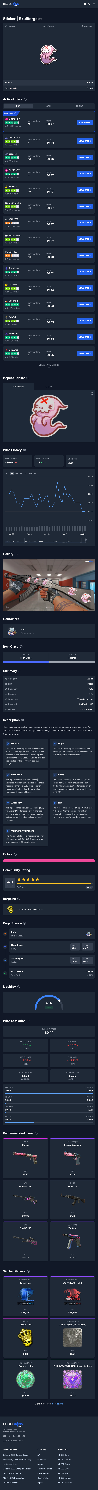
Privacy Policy (43, 1473)
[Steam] (24, 1436)
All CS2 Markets (64, 1478)
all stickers (57, 1403)
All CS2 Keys (63, 1469)
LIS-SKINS (14, 301)
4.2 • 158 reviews (12, 292)
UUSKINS (13, 284)
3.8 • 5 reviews (11, 324)
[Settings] (85, 4)
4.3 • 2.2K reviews (12, 357)
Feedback (42, 1459)
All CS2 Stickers (64, 1459)
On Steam (88, 26)
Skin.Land (13, 333)
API (39, 1455)
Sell (49, 106)
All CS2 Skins (63, 1455)
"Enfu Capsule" (86, 709)
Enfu (91, 694)
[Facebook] (15, 1436)
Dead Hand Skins (10, 1482)
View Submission (85, 699)
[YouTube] (19, 1436)
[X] (10, 1436)
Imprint (40, 1482)
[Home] (11, 4)
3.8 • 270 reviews (12, 210)
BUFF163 (13, 252)
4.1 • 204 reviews (12, 243)
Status (40, 1464)
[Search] (89, 4)
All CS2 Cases (64, 1464)
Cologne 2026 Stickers (12, 1473)
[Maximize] (92, 393)
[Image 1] (46, 607)
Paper (90, 684)
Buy (18, 106)
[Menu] (94, 4)
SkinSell (12, 317)
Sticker (90, 678)
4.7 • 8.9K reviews (13, 126)
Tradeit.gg (14, 268)
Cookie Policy (43, 1478)
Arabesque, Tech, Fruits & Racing (17, 1459)
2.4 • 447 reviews (12, 226)
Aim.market (14, 137)
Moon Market (15, 203)
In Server (50, 26)
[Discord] (5, 1436)
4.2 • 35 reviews (12, 194)
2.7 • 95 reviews (12, 259)
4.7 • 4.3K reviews (12, 341)
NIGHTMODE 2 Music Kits (13, 1478)
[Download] (7, 606)
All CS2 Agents (64, 1473)
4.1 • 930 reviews (12, 145)
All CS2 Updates (65, 1482)
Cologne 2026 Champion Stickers (17, 1469)
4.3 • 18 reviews (11, 161)
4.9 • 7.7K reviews (12, 308)
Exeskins (13, 186)
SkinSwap (13, 350)
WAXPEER (13, 219)
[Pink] (49, 860)
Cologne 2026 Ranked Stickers (16, 1455)
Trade (79, 106)
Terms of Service (45, 1469)
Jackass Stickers (10, 1464)
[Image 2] (51, 607)
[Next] (91, 585)
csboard (13, 154)
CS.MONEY (14, 119)
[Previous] (7, 585)
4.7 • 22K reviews (12, 275)
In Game (11, 26)
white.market (15, 235)
